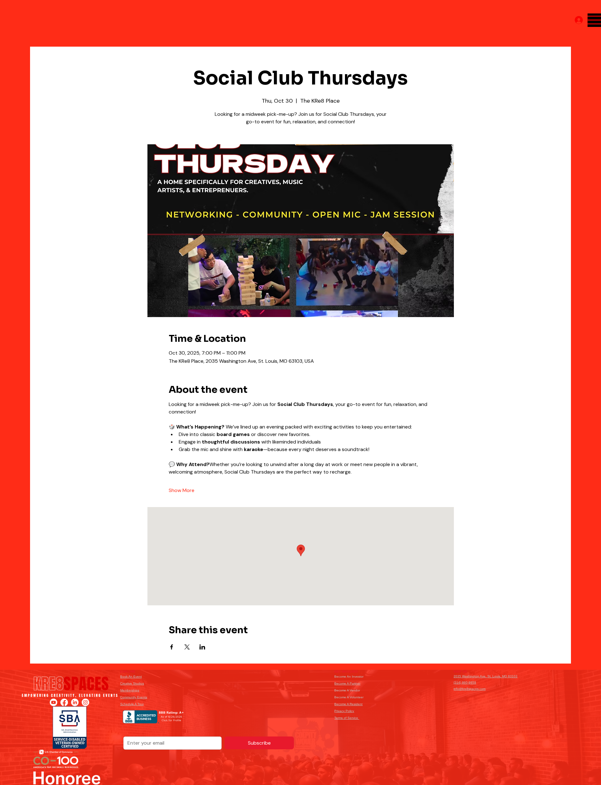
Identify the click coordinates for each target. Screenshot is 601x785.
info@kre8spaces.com (469, 688)
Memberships (129, 690)
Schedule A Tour (132, 704)
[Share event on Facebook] (172, 646)
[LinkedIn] (75, 702)
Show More (181, 490)
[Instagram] (85, 702)
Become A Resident (348, 704)
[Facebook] (64, 702)
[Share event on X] (187, 646)
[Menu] (594, 20)
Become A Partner (347, 683)
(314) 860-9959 (465, 682)
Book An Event (131, 676)
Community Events (133, 697)
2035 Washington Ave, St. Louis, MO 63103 (485, 676)
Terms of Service (346, 718)
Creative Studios (132, 683)
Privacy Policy (344, 711)
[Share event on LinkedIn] (202, 646)
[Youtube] (53, 702)
